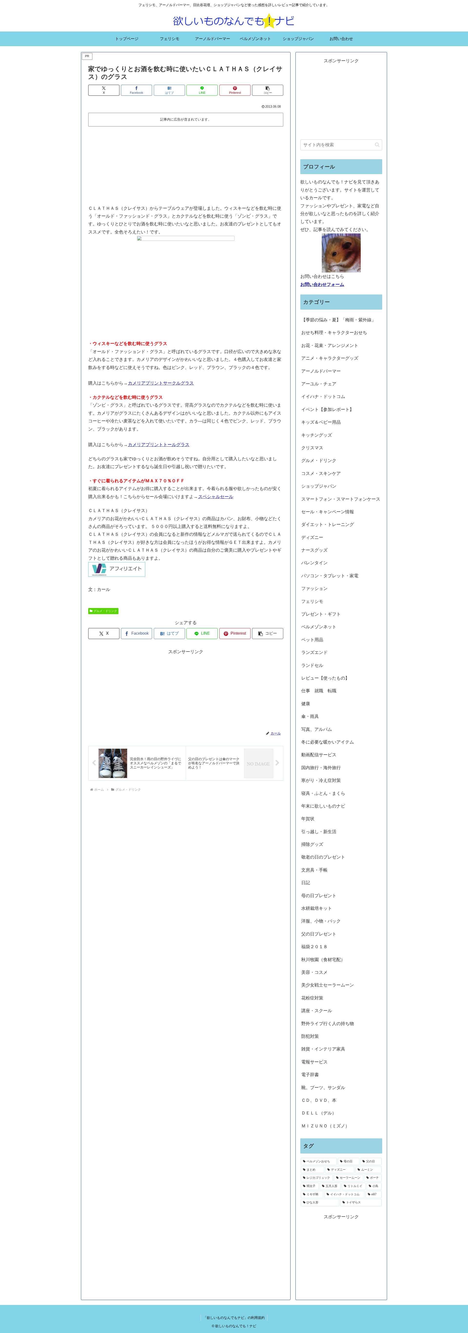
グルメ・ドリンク (105, 611)
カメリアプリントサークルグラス (161, 383)
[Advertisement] (186, 165)
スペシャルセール (215, 496)
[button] (267, 90)
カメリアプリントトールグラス (158, 444)
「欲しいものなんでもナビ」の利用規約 (234, 1318)
